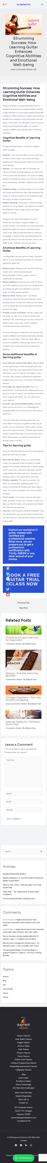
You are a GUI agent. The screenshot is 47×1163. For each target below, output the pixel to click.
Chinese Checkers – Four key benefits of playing (23, 699)
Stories (5, 997)
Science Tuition (24, 1046)
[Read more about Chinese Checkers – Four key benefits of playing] (24, 690)
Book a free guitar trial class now (23, 579)
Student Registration (23, 1096)
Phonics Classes (23, 1053)
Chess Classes (23, 1056)
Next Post (23, 608)
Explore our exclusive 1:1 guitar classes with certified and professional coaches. (23, 534)
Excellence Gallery (23, 1081)
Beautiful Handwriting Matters (14, 874)
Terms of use (36, 1155)
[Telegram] (8, 584)
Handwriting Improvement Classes (23, 1066)
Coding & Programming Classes (23, 1063)
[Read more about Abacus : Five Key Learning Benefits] (24, 660)
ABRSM (22, 553)
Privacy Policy (11, 1155)
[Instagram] (21, 1145)
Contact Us (23, 1103)
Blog (4, 981)
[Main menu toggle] (42, 4)
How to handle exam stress (28, 946)
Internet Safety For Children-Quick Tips (23, 723)
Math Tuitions (23, 1049)
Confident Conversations (26, 939)
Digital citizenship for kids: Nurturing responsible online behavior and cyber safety (21, 922)
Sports (5, 993)
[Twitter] (8, 589)
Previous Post (23, 603)
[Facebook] (8, 568)
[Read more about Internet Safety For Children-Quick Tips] (24, 714)
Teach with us (23, 1099)
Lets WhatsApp (25, 1158)
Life (35, 69)
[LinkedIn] (26, 1145)
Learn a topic (23, 1078)
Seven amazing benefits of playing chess (19, 898)
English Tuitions (23, 1042)
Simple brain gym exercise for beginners (22, 639)
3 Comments (10, 679)
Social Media (8, 989)
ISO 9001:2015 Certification (23, 1088)
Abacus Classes (23, 1036)
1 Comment (10, 644)
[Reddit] (8, 595)
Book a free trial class (23, 1093)
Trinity (12, 553)
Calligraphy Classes (23, 1070)
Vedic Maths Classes (23, 1039)
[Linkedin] (8, 574)
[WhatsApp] (8, 579)
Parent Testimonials (23, 1084)
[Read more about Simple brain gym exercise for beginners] (24, 630)
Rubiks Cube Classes (23, 1059)
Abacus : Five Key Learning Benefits (22, 674)
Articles (30, 69)
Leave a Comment (18, 69)
